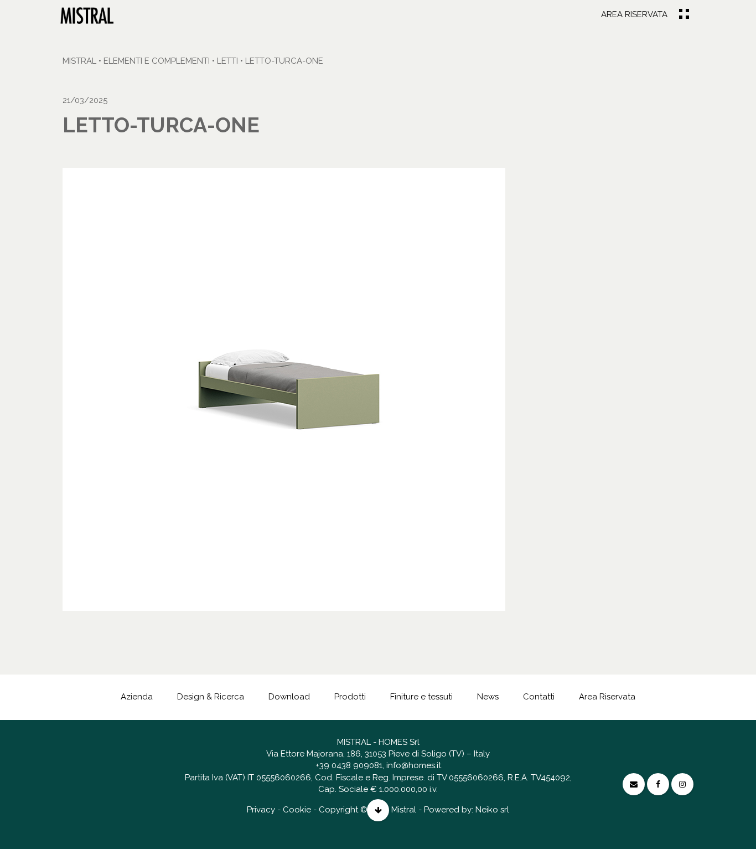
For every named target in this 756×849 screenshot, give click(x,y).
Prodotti (350, 697)
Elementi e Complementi (156, 61)
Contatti (539, 697)
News (488, 697)
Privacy (261, 810)
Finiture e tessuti (421, 697)
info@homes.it (413, 765)
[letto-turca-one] (86, 15)
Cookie (297, 810)
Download (289, 697)
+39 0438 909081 (348, 765)
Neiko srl (492, 810)
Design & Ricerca (210, 697)
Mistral (79, 61)
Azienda (137, 697)
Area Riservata (634, 14)
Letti (227, 61)
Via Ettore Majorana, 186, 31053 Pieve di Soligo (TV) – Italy (378, 754)
